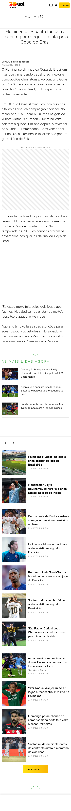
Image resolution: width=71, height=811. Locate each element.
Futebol (35, 16)
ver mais (33, 769)
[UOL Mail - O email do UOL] (51, 5)
